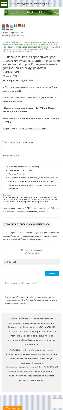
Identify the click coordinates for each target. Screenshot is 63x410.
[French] (15, 25)
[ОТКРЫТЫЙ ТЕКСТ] (31, 15)
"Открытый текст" (16, 232)
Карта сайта (33, 253)
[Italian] (23, 25)
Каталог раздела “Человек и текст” (21, 283)
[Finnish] (11, 25)
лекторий (43, 212)
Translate (20, 36)
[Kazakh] (3, 28)
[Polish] (7, 28)
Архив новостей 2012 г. (22, 208)
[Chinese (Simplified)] (3, 25)
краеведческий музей (27, 212)
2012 (53, 208)
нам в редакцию (20, 304)
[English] (7, 25)
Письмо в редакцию (33, 250)
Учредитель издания (17, 331)
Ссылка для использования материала (27, 224)
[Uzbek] (11, 28)
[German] (19, 25)
